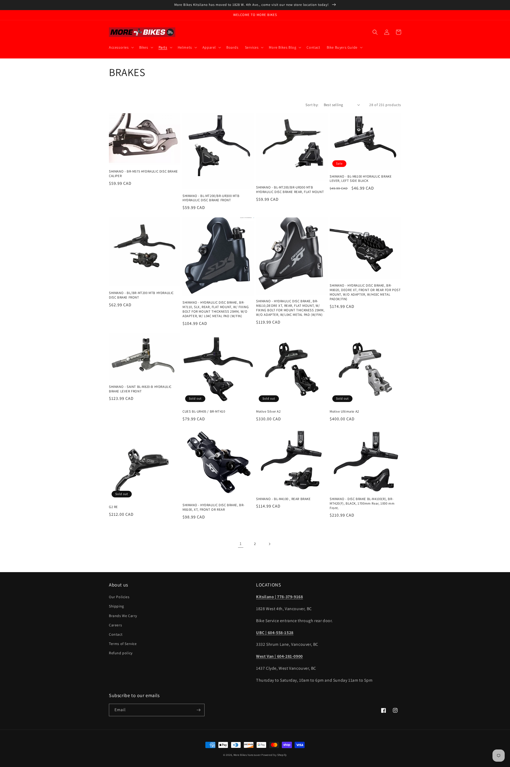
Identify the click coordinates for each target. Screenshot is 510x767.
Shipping (116, 606)
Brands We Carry (123, 615)
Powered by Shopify (274, 755)
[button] (121, 47)
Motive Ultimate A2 (344, 411)
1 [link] (241, 543)
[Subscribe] (198, 710)
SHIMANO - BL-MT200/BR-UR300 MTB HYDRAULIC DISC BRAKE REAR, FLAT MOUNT (290, 189)
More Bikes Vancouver (247, 755)
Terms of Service (123, 643)
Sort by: (311, 104)
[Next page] (269, 544)
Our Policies (119, 596)
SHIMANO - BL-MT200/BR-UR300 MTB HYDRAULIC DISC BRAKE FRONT (211, 198)
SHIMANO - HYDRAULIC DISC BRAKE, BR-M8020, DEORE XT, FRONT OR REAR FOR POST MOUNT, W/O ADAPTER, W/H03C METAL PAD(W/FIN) (365, 292)
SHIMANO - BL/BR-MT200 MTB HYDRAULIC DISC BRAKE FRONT (141, 295)
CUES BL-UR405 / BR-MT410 (203, 411)
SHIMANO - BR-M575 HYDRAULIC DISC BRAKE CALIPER (143, 173)
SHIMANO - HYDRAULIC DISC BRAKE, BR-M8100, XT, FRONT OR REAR (213, 507)
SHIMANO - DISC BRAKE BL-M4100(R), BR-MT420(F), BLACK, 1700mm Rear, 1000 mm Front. (362, 503)
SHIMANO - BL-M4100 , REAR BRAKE (283, 499)
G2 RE (113, 507)
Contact (115, 634)
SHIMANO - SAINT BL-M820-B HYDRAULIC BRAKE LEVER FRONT (140, 389)
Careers (115, 625)
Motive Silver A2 (268, 411)
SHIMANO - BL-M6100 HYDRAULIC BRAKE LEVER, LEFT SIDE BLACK (361, 178)
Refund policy (121, 653)
